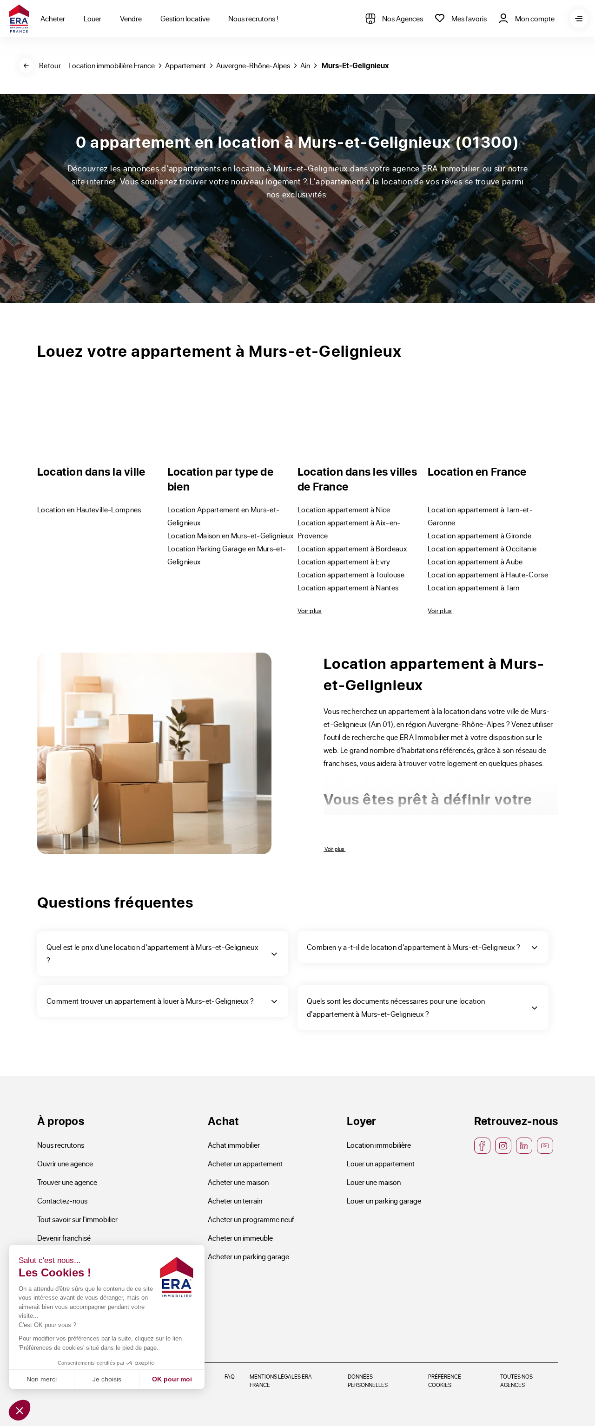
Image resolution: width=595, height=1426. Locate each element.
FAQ (230, 1376)
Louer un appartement (381, 1163)
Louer (92, 18)
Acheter (52, 18)
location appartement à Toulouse (351, 574)
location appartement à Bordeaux (352, 548)
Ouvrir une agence (65, 1163)
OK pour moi (172, 1379)
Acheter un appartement (245, 1163)
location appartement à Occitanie (482, 548)
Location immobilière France (111, 65)
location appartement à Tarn (474, 587)
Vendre (131, 18)
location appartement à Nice (344, 509)
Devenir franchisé (64, 1238)
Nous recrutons (60, 1145)
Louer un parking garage (384, 1200)
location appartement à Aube (475, 561)
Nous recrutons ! (253, 18)
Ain (305, 65)
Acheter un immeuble (240, 1238)
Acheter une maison (238, 1182)
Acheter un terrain (235, 1200)
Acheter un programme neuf (251, 1219)
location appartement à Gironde (480, 535)
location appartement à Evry (344, 561)
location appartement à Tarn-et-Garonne (480, 515)
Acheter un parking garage (248, 1256)
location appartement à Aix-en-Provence (349, 528)
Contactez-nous (62, 1200)
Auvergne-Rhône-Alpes (253, 65)
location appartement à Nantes (348, 587)
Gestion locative (185, 18)
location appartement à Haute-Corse (488, 574)
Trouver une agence (67, 1182)
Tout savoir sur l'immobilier (77, 1219)
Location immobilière (379, 1145)
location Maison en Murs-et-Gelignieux (230, 535)
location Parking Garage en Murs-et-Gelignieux (226, 554)
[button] (19, 1410)
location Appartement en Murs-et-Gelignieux (223, 515)
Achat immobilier (234, 1145)
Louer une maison (374, 1182)
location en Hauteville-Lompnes (89, 509)
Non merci (41, 1379)
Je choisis (107, 1379)
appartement (185, 65)
